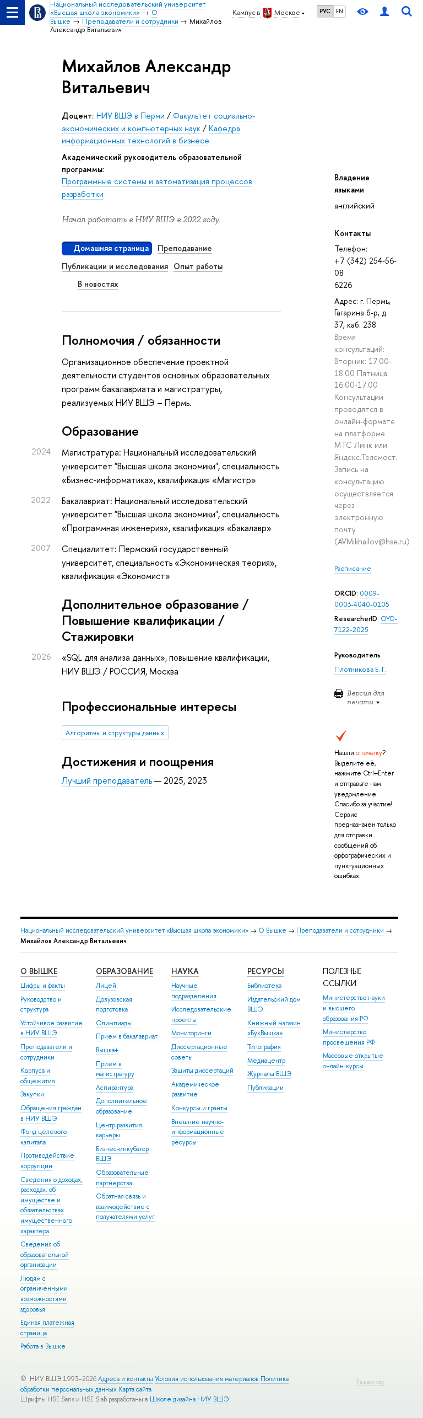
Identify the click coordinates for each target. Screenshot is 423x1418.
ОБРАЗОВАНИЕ (124, 971)
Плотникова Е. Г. (360, 669)
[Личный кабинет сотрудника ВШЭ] (384, 12)
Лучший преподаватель (107, 780)
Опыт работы (198, 266)
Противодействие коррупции (47, 1160)
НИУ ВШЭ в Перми (130, 115)
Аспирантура (114, 1087)
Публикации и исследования (115, 266)
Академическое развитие (195, 1089)
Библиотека (264, 985)
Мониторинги (191, 1033)
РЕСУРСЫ (265, 971)
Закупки (32, 1094)
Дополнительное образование (121, 1106)
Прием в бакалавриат (127, 1036)
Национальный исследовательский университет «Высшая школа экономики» (134, 930)
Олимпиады (114, 1023)
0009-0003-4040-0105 (361, 598)
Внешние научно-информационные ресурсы (197, 1132)
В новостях (98, 284)
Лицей (106, 985)
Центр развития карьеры (119, 1130)
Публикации (265, 1087)
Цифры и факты (42, 985)
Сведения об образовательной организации (44, 1254)
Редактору (370, 1381)
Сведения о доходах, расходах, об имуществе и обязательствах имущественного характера (51, 1205)
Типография (264, 1046)
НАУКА (185, 971)
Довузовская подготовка (114, 1004)
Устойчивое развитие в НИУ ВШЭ (51, 1028)
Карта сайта (134, 1389)
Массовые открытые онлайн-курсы (353, 1061)
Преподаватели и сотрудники (340, 930)
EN (339, 11)
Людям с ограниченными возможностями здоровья (44, 1294)
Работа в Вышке (43, 1346)
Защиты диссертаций (202, 1070)
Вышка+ (107, 1050)
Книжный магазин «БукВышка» (274, 1028)
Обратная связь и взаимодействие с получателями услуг (125, 1206)
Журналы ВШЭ (269, 1073)
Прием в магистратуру (115, 1069)
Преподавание (185, 248)
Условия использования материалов (207, 1378)
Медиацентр (266, 1060)
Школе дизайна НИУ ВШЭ (189, 1399)
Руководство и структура (41, 1004)
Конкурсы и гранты (199, 1108)
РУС (324, 11)
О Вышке (272, 930)
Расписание (352, 568)
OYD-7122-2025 (366, 624)
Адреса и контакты (125, 1378)
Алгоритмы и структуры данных (115, 732)
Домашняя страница (111, 248)
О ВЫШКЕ (38, 971)
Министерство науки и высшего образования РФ (354, 1008)
